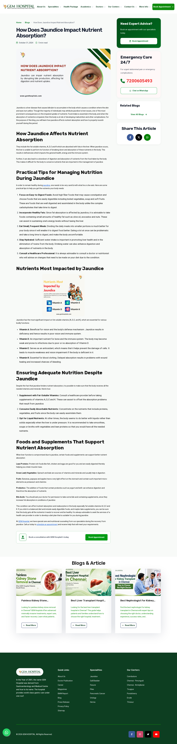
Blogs (27, 22)
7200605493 (139, 80)
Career (60, 685)
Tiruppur (130, 689)
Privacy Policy (63, 706)
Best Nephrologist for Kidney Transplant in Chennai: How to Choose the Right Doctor (137, 600)
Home (18, 22)
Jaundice (94, 676)
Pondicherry (132, 693)
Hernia (92, 702)
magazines (62, 689)
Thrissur (130, 702)
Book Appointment (96, 537)
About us (61, 676)
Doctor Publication (65, 681)
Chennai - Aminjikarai (135, 685)
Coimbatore (132, 676)
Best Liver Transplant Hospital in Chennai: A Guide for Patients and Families (88, 600)
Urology (93, 698)
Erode (129, 698)
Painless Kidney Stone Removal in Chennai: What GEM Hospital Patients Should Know (38, 600)
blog (59, 698)
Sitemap (61, 711)
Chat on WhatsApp (140, 91)
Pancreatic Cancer (97, 693)
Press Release (63, 702)
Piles (92, 689)
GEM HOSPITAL (29, 734)
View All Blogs (137, 114)
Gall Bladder (95, 681)
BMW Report (63, 693)
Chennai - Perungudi (135, 681)
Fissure (93, 685)
